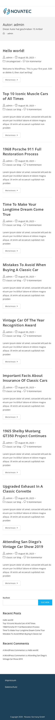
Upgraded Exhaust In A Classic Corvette (23, 489)
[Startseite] (4, 33)
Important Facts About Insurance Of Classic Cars (25, 378)
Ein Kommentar (34, 61)
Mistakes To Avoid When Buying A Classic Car (24, 267)
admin (9, 57)
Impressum (10, 680)
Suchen (6, 597)
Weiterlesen (12, 80)
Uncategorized (13, 61)
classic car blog (13, 109)
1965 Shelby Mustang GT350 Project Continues (24, 433)
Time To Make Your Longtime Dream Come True (23, 209)
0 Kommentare (34, 109)
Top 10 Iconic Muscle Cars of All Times (19, 623)
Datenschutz (11, 687)
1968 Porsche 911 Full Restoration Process (22, 151)
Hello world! (13, 50)
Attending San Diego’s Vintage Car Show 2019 (23, 544)
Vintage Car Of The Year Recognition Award (24, 323)
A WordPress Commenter (14, 650)
